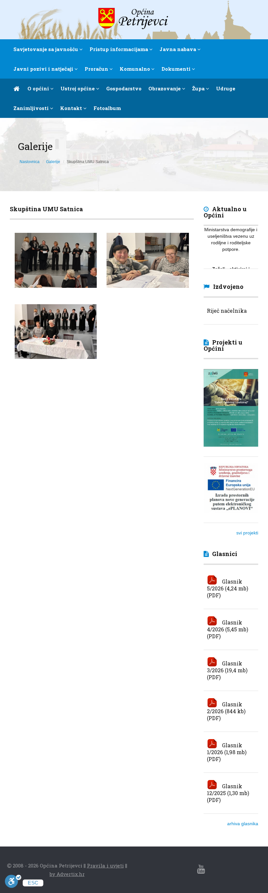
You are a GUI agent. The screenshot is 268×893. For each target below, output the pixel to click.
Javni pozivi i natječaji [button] (44, 68)
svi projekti (247, 532)
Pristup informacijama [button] (119, 49)
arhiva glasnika (242, 823)
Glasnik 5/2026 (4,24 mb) (227, 585)
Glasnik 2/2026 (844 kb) (226, 708)
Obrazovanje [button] (165, 88)
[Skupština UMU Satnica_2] (148, 260)
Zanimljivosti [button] (31, 108)
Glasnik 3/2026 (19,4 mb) (227, 667)
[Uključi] (13, 882)
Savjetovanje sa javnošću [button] (46, 49)
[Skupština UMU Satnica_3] (56, 260)
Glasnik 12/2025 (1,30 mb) (228, 789)
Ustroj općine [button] (78, 88)
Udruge (225, 88)
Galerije (53, 161)
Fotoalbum (107, 108)
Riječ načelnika (227, 310)
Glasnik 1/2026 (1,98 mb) (226, 748)
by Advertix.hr (67, 874)
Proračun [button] (97, 68)
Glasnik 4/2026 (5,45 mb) (227, 626)
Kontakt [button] (71, 108)
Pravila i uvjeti (105, 865)
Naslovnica (30, 161)
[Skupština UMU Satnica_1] (56, 331)
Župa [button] (199, 88)
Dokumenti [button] (176, 68)
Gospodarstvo (124, 88)
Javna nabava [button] (178, 49)
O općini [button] (38, 88)
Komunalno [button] (135, 68)
